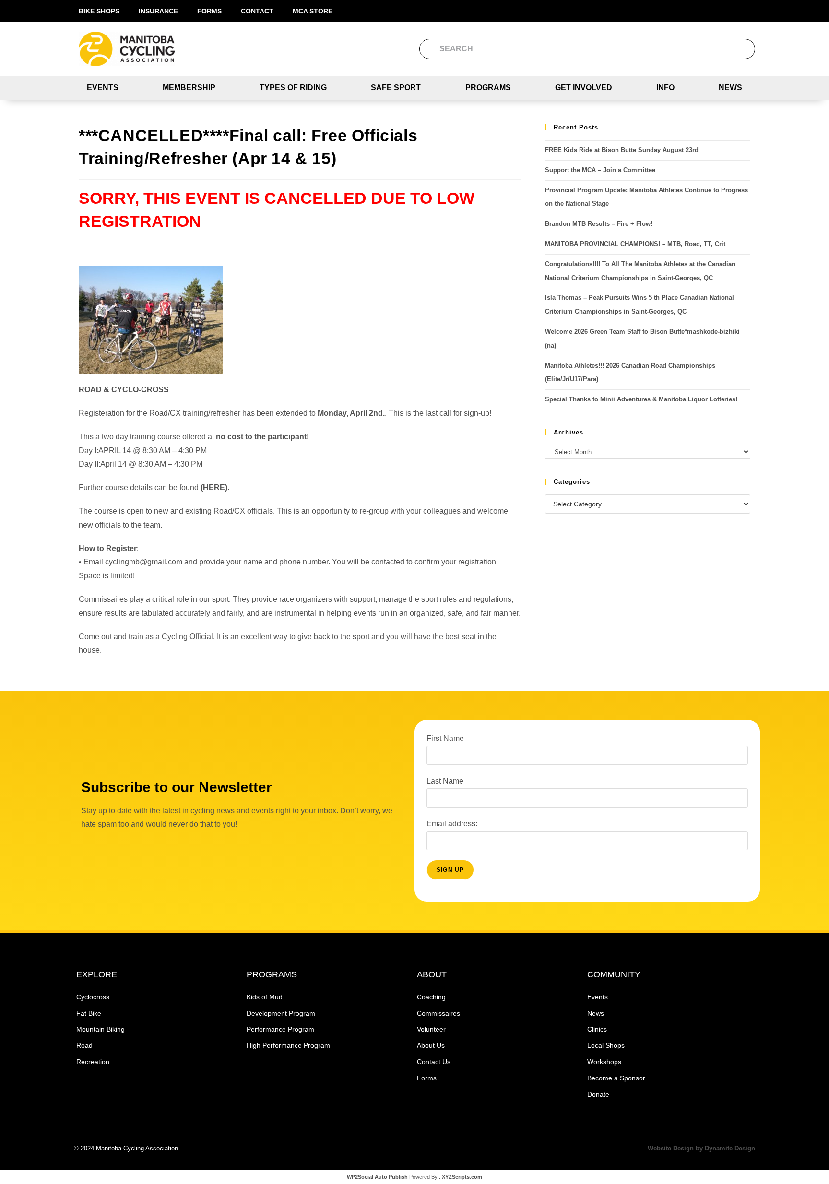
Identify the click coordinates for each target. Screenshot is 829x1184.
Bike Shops (99, 11)
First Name (445, 738)
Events (102, 87)
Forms (209, 11)
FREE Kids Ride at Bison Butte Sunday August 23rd (622, 149)
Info (665, 87)
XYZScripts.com (462, 1177)
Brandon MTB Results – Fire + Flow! (598, 223)
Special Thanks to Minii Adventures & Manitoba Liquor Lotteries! (641, 399)
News (730, 87)
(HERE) (214, 487)
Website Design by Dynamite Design (701, 1148)
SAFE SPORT (396, 87)
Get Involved (583, 87)
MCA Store (312, 11)
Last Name (444, 781)
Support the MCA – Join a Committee (600, 170)
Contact (257, 11)
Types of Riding (293, 87)
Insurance (158, 11)
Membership (189, 87)
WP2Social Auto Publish (377, 1177)
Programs (488, 87)
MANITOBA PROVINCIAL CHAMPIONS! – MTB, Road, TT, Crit (635, 243)
